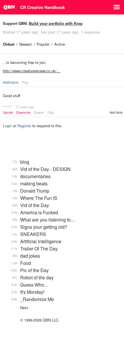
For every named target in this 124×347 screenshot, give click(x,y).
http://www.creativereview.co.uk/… (31, 70)
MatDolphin (10, 82)
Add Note (116, 112)
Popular (43, 44)
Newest (25, 44)
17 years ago (25, 106)
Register (24, 125)
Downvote (23, 112)
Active (59, 44)
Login (7, 125)
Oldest (8, 44)
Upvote (8, 112)
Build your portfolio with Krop (55, 23)
